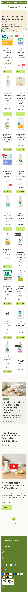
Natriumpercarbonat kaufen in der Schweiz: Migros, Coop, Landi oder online (14, 407)
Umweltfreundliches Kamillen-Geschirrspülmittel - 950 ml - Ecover (20, 290)
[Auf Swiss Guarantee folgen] (15, 565)
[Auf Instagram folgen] (7, 565)
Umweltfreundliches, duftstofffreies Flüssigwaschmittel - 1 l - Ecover (20, 215)
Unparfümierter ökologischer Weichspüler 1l (8, 359)
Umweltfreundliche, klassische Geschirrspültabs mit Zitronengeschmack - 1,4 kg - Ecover (7, 55)
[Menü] (13, 579)
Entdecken (6, 507)
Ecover (7, 48)
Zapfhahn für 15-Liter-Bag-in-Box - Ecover (7, 325)
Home (3, 13)
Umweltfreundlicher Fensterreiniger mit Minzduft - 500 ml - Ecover (7, 215)
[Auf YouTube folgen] (11, 565)
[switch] (10, 583)
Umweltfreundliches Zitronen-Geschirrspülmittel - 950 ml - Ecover (7, 253)
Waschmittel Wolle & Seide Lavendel (20, 361)
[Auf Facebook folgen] (3, 565)
